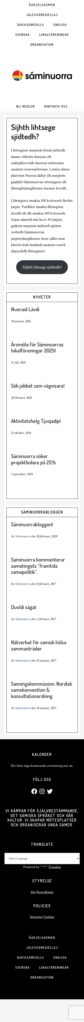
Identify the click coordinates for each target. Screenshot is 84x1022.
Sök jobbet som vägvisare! (38, 385)
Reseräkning (45, 892)
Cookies (48, 917)
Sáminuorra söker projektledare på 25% (33, 459)
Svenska (22, 967)
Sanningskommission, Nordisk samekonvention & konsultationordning (41, 690)
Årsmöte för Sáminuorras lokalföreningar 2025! (37, 347)
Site (33, 892)
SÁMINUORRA (42, 75)
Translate (54, 867)
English (60, 957)
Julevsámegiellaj (42, 947)
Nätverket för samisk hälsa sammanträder (38, 645)
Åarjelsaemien (42, 937)
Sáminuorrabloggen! (32, 524)
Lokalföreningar (54, 967)
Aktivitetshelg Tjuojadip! (36, 420)
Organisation (42, 977)
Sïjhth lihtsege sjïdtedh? (42, 267)
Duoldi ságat (23, 607)
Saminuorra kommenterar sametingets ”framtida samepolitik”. (38, 565)
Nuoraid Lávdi (25, 309)
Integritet (36, 917)
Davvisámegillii (30, 957)
